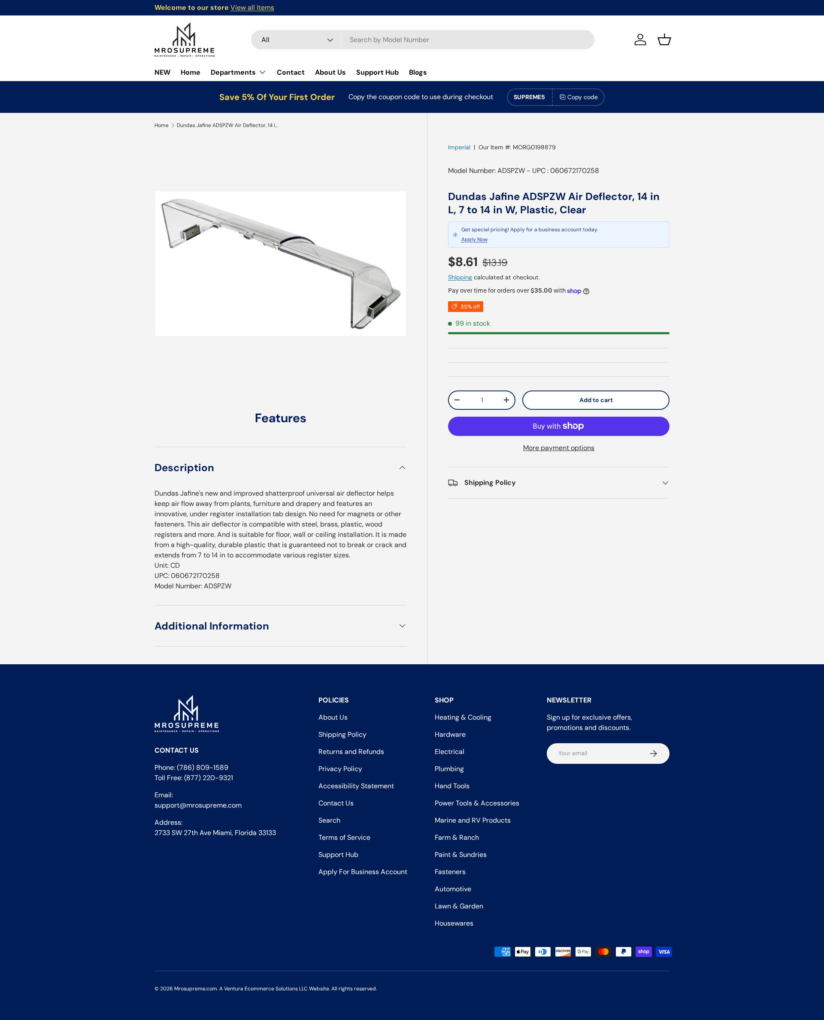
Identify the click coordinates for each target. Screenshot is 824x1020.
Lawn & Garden (459, 906)
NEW (162, 72)
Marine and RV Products (473, 820)
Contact (291, 72)
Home (190, 72)
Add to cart (596, 400)
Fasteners (450, 871)
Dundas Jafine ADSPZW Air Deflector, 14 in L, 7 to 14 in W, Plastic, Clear (228, 125)
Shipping (460, 277)
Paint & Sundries (461, 854)
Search (329, 820)
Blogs (418, 72)
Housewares (454, 923)
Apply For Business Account (362, 871)
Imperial (459, 147)
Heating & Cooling (463, 717)
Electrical (449, 751)
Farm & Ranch (457, 837)
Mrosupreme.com (195, 988)
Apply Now (474, 239)
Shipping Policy (342, 734)
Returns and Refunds (351, 751)
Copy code (582, 97)
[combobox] (422, 39)
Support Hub (377, 72)
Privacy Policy (340, 768)
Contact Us (336, 803)
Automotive (453, 888)
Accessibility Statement (356, 785)
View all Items (252, 7)
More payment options (558, 447)
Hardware (450, 734)
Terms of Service (344, 837)
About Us (330, 72)
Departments (233, 72)
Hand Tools (452, 785)
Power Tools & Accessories (477, 803)
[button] (664, 39)
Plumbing (449, 768)
